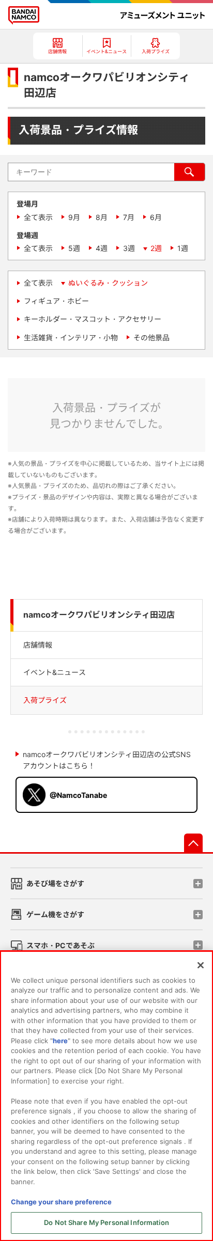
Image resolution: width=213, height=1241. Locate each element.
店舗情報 (37, 644)
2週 (156, 248)
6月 (156, 217)
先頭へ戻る (193, 843)
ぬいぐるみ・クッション (108, 282)
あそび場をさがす (55, 883)
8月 (102, 217)
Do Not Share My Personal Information (106, 1222)
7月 (128, 217)
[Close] (200, 965)
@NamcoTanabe (78, 795)
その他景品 (151, 337)
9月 (74, 217)
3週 (129, 248)
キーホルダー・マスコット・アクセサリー (92, 319)
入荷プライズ (45, 700)
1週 (182, 248)
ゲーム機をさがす (55, 914)
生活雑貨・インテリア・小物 (71, 337)
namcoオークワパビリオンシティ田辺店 (99, 615)
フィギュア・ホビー (56, 300)
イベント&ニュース (54, 672)
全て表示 (38, 217)
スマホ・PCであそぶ (60, 945)
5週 (74, 248)
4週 (102, 248)
